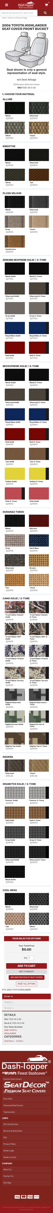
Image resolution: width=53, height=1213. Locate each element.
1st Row (19, 1041)
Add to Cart (27, 965)
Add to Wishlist (26, 971)
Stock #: (8, 1023)
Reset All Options (26, 984)
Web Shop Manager (26, 1210)
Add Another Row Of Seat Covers (26, 977)
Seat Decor (9, 1041)
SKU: (6, 1019)
